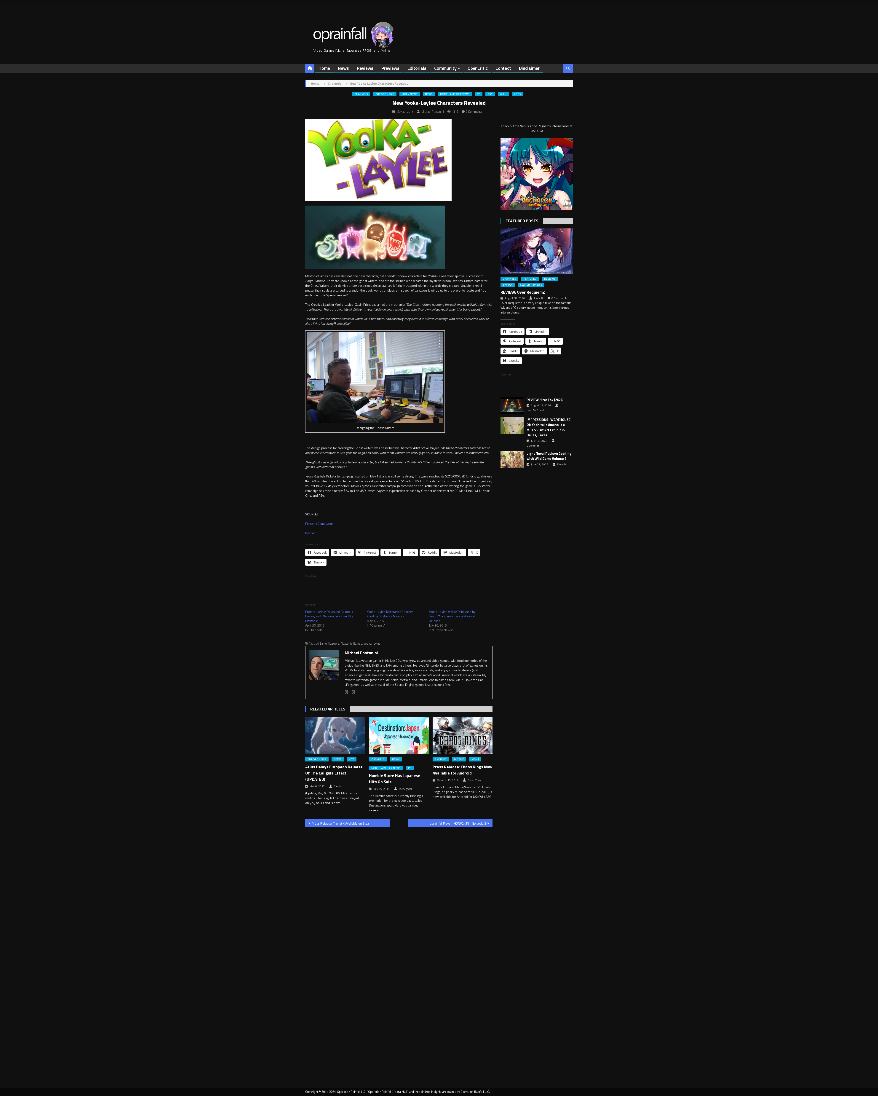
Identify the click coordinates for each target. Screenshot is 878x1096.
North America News (454, 94)
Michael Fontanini (432, 111)
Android (441, 759)
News (343, 68)
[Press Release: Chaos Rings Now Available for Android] (463, 735)
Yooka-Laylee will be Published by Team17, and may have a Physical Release (452, 616)
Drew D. (562, 464)
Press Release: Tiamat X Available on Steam (341, 823)
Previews (390, 68)
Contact (503, 68)
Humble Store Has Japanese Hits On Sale (394, 778)
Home (324, 68)
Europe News (384, 94)
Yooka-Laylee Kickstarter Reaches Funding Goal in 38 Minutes (390, 614)
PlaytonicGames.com (319, 523)
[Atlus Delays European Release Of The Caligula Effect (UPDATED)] (335, 735)
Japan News (410, 94)
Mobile (459, 759)
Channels (361, 94)
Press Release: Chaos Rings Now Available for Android (462, 770)
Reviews (365, 68)
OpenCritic (478, 68)
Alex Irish (339, 786)
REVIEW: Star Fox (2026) (545, 399)
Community (445, 68)
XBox (517, 94)
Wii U (503, 94)
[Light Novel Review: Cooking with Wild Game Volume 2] (512, 459)
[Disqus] (399, 889)
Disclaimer (529, 68)
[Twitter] (353, 692)
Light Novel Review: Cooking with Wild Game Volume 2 (549, 456)
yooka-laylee (372, 643)
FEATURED (530, 279)
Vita (351, 759)
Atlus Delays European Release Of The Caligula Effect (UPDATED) (334, 773)
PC (478, 94)
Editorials (416, 68)
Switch (508, 285)
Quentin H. (533, 446)
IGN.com (310, 533)
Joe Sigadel (405, 789)
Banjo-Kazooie (329, 643)
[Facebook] (346, 692)
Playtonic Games (351, 643)
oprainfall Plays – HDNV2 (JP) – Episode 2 (458, 823)
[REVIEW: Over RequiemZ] (537, 250)
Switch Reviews (531, 285)
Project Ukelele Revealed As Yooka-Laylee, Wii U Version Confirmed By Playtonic (329, 616)
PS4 (490, 94)
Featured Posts (522, 221)
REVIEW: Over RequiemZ (523, 292)
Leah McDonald (536, 410)
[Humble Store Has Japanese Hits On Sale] (399, 735)
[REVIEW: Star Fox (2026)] (512, 405)
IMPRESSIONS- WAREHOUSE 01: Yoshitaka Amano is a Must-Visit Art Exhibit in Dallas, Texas (548, 427)
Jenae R (538, 298)
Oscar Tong (474, 780)
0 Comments (474, 111)
